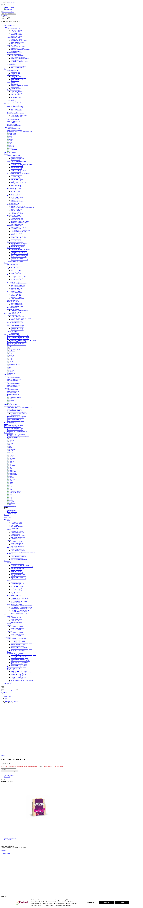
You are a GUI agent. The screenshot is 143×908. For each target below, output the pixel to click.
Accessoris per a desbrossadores (19, 413)
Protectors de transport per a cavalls (20, 221)
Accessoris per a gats (12, 70)
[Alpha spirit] (11, 458)
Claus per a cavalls (15, 198)
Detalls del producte (9, 775)
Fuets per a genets (15, 267)
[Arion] (9, 468)
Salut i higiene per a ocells (14, 125)
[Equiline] (10, 354)
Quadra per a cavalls (16, 212)
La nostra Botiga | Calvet (10, 681)
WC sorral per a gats (16, 97)
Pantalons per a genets (13, 301)
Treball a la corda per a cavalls (15, 261)
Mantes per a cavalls (12, 204)
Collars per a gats (15, 72)
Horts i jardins (7, 637)
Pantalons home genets (17, 304)
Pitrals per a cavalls (16, 185)
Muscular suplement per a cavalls (19, 255)
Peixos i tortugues (8, 127)
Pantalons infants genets (17, 306)
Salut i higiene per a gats (13, 90)
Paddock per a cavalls (16, 209)
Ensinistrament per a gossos (14, 52)
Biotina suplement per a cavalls (19, 251)
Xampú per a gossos (16, 63)
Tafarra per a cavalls (16, 186)
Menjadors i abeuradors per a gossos (20, 49)
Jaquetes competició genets (18, 285)
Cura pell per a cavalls (16, 233)
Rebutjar (106, 902)
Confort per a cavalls (16, 228)
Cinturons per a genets (16, 292)
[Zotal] (9, 403)
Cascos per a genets (16, 312)
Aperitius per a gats (16, 76)
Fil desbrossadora (15, 415)
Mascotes (6, 519)
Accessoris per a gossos (13, 28)
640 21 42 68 (11, 2)
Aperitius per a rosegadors (17, 107)
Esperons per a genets (16, 266)
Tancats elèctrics (15, 333)
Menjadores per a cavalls (17, 330)
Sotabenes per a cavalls (17, 224)
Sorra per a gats (15, 96)
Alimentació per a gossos (13, 37)
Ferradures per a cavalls (17, 201)
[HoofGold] (10, 359)
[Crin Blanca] (11, 351)
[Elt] (8, 352)
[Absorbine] (10, 455)
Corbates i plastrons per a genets (19, 283)
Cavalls (6, 154)
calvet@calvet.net (5, 853)
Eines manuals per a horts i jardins (16, 640)
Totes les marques (8, 683)
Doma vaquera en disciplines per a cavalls (18, 337)
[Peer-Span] (10, 400)
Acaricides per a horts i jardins (15, 428)
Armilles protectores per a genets (19, 310)
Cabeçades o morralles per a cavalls (16, 161)
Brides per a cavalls (16, 163)
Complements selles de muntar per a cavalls (18, 173)
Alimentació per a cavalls (13, 155)
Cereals (6, 395)
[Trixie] (9, 151)
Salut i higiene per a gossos (14, 54)
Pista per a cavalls (12, 324)
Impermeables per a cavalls (18, 206)
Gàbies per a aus (11, 392)
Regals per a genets (16, 273)
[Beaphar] (10, 482)
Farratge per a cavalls (16, 157)
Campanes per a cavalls (17, 218)
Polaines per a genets (16, 280)
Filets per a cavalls (15, 191)
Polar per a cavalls (15, 210)
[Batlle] (9, 442)
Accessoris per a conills (13, 383)
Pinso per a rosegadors (16, 110)
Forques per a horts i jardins (18, 644)
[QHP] (9, 368)
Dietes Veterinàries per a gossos (19, 40)
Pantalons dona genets (16, 303)
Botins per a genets (16, 279)
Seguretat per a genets (13, 309)
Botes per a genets (12, 274)
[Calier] (9, 489)
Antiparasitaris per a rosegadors (19, 115)
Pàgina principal (8, 517)
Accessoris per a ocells (13, 119)
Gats (5, 69)
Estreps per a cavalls (16, 181)
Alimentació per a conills (13, 385)
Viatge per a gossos (12, 64)
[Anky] (9, 346)
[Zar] (8, 401)
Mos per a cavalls (15, 194)
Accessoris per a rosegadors (14, 104)
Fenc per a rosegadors (16, 109)
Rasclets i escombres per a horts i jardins (21, 649)
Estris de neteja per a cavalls (18, 236)
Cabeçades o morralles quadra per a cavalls (22, 164)
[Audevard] (10, 477)
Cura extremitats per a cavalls (18, 231)
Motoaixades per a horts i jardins (15, 418)
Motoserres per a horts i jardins (15, 419)
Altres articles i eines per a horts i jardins (21, 643)
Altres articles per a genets (14, 269)
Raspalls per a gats (15, 94)
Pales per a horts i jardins (17, 646)
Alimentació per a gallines (14, 379)
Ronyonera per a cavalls (17, 213)
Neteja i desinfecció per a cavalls (15, 322)
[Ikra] (9, 446)
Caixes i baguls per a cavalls (18, 316)
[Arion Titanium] (12, 474)
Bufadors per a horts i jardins (14, 409)
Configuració (90, 902)
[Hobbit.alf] (10, 140)
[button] (6, 507)
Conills (6, 382)
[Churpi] (9, 137)
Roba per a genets (12, 307)
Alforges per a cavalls (16, 175)
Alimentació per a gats (13, 75)
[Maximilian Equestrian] (13, 364)
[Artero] (9, 136)
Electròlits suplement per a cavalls (19, 254)
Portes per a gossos (16, 51)
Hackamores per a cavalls (17, 192)
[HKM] (9, 358)
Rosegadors (7, 103)
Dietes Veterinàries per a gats (18, 78)
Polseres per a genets (16, 272)
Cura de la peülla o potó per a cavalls (20, 230)
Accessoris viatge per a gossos (18, 66)
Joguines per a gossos (16, 34)
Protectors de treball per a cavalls (19, 222)
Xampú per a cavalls (16, 240)
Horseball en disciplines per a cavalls (16, 342)
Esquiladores (14, 234)
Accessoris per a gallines (13, 377)
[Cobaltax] (10, 443)
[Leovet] (9, 362)
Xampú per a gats (15, 99)
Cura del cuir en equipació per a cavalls (21, 318)
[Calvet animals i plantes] (14, 397)
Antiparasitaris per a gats (17, 93)
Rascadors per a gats (16, 88)
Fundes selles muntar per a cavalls (19, 182)
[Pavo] (9, 365)
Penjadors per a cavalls (17, 321)
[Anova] (9, 439)
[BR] (8, 348)
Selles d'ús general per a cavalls (19, 243)
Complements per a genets (14, 291)
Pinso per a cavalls (15, 160)
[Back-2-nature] (11, 479)
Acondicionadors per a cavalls (18, 227)
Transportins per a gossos (17, 67)
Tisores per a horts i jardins (18, 650)
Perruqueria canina (12, 512)
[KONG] (10, 143)
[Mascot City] (11, 145)
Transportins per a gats (16, 101)
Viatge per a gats (11, 100)
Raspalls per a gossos (16, 60)
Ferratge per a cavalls (12, 195)
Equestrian (7, 561)
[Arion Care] (10, 470)
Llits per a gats (14, 84)
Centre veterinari (11, 510)
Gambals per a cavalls (16, 184)
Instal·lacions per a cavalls (11, 313)
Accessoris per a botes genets (18, 276)
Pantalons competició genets (18, 286)
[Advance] (10, 456)
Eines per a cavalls (15, 200)
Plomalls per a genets (16, 288)
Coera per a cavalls (16, 178)
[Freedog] (10, 139)
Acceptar (122, 902)
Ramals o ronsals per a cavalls (18, 170)
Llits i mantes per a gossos (17, 48)
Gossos (6, 27)
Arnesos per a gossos (16, 30)
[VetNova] (10, 371)
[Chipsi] (9, 495)
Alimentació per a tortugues (14, 130)
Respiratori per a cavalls (17, 258)
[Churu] (9, 498)
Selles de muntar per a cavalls (15, 242)
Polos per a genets (15, 289)
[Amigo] (9, 459)
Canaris (13, 122)
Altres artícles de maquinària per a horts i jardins (19, 407)
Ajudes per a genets (12, 264)
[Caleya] (9, 488)
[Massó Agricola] (12, 449)
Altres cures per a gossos (17, 55)
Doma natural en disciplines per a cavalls (18, 336)
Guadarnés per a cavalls (13, 315)
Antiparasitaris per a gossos (18, 57)
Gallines (6, 376)
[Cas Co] (9, 494)
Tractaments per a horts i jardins (12, 427)
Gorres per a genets (16, 294)
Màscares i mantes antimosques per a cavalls (22, 207)
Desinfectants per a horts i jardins (16, 434)
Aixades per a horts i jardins (18, 641)
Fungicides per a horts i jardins (15, 430)
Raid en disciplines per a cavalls (15, 343)
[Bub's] (9, 486)
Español (12, 7)
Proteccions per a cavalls (13, 215)
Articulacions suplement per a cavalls (20, 249)
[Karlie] (9, 142)
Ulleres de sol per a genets (17, 298)
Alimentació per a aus (13, 391)
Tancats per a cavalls (12, 331)
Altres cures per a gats (16, 91)
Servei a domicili (11, 513)
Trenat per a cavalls (16, 239)
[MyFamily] (10, 148)
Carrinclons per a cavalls (17, 197)
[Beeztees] (10, 483)
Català (10, 9)
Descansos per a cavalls (17, 219)
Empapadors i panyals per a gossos (20, 58)
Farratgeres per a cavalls (17, 328)
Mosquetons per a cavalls (17, 319)
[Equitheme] (10, 355)
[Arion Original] (11, 134)
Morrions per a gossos (16, 36)
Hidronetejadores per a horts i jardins (16, 416)
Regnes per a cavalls (16, 172)
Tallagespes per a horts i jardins (15, 421)
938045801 (4, 850)
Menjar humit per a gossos (17, 42)
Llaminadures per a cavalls (17, 158)
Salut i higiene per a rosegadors (15, 113)
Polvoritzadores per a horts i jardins (16, 667)
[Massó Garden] (11, 450)
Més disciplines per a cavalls (11, 334)
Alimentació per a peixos (13, 128)
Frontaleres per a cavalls (17, 166)
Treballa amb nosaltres (10, 838)
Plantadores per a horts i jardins (19, 647)
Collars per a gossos (16, 31)
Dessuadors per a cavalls (17, 179)
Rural (5, 614)
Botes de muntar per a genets (18, 277)
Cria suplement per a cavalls (18, 252)
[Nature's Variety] (12, 149)
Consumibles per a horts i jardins (15, 410)
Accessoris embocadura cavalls (19, 189)
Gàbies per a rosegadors (13, 112)
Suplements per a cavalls (13, 248)
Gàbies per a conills (12, 386)
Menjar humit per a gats (17, 79)
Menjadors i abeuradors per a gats (19, 85)
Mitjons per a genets (16, 295)
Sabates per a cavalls (16, 203)
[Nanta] (9, 398)
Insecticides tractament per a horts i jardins (18, 431)
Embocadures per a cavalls (14, 188)
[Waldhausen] (11, 373)
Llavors (6, 424)
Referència (4, 763)
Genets (6, 263)
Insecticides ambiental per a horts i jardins (18, 436)
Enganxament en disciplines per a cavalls (18, 339)
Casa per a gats (11, 82)
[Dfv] (9, 504)
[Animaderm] (11, 461)
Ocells (5, 118)
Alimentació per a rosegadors (15, 106)
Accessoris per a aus (12, 389)
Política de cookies (66, 905)
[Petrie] (9, 367)
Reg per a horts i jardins (10, 422)
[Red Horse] (10, 370)
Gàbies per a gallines (12, 380)
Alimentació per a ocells (13, 121)
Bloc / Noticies (8, 839)
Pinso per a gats (15, 81)
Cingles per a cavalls (16, 176)
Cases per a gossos (12, 45)
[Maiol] (9, 447)
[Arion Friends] (11, 133)
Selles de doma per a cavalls (18, 245)
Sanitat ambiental (8, 433)
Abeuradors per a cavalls (17, 327)
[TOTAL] (10, 452)
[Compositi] (10, 501)
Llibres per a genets (16, 270)
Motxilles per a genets (16, 297)
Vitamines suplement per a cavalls (19, 260)
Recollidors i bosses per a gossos (19, 61)
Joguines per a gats (15, 73)
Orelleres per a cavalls (16, 169)
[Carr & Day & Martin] (13, 349)
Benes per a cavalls (16, 216)
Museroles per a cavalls (17, 167)
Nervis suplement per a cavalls (18, 257)
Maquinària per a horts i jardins (12, 406)
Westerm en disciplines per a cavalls (16, 345)
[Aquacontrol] (11, 440)
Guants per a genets (12, 300)
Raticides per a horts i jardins (14, 437)
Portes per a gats (15, 87)
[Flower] (9, 445)
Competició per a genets (13, 282)
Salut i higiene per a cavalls (14, 225)
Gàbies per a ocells (12, 124)
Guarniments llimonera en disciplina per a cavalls (23, 340)
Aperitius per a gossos (16, 39)
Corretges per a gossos (16, 33)
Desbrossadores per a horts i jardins (16, 412)
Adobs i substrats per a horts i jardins (13, 425)
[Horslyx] (10, 361)
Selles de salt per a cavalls (17, 246)
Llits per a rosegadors (16, 116)
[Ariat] (9, 467)
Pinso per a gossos (15, 43)
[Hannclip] (10, 357)
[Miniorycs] (10, 146)
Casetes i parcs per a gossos (18, 46)
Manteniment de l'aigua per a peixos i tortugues (19, 131)
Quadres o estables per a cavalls (15, 325)
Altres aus (6, 388)
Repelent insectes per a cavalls (18, 237)
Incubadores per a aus (13, 394)
